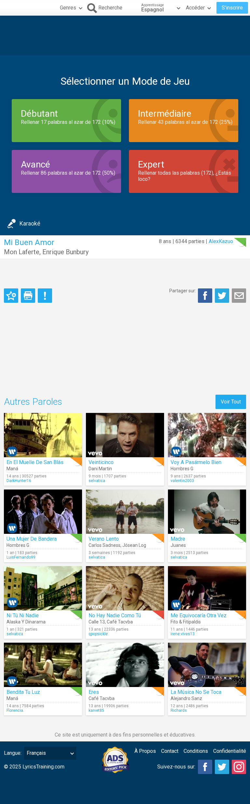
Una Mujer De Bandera (32, 539)
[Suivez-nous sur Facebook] (205, 767)
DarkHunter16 (19, 480)
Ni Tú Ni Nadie (23, 615)
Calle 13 (97, 621)
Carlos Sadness (104, 545)
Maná (12, 468)
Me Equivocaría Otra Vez (199, 615)
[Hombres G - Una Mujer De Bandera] (43, 512)
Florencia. (15, 710)
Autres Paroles (33, 401)
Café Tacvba (120, 621)
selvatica (97, 480)
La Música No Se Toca (196, 692)
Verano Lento (104, 539)
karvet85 (96, 710)
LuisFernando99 (21, 557)
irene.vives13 (183, 634)
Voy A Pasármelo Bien (196, 462)
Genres (68, 8)
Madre (178, 539)
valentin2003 (182, 480)
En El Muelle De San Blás (35, 462)
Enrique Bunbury (65, 252)
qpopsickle (98, 634)
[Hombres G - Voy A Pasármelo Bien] (207, 435)
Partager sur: (182, 290)
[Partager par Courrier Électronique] (239, 295)
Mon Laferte (21, 252)
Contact (169, 751)
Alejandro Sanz (186, 698)
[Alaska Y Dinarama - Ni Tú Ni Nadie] (43, 588)
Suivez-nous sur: (176, 767)
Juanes (178, 545)
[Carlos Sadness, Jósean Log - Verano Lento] (125, 512)
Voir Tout (231, 402)
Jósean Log (134, 545)
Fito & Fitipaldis (186, 621)
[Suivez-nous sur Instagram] (239, 767)
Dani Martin (100, 468)
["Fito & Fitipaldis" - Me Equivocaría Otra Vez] (207, 588)
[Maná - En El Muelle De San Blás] (43, 435)
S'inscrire (232, 8)
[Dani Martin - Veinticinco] (125, 435)
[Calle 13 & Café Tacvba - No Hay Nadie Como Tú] (125, 588)
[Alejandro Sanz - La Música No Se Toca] (207, 665)
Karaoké (30, 223)
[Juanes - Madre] (207, 512)
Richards (179, 710)
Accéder (195, 8)
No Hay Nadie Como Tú (115, 615)
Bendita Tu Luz (23, 692)
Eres (94, 692)
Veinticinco (101, 462)
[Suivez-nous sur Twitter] (222, 767)
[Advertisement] (125, 35)
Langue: (12, 753)
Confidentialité (229, 751)
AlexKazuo (221, 241)
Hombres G (182, 468)
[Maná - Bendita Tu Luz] (43, 665)
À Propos (145, 751)
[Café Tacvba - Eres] (125, 665)
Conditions (196, 751)
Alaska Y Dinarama (26, 621)
